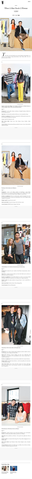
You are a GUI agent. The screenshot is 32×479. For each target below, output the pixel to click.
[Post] (15, 15)
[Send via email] (18, 15)
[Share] (13, 15)
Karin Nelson (16, 11)
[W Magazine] (3, 2)
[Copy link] (17, 15)
